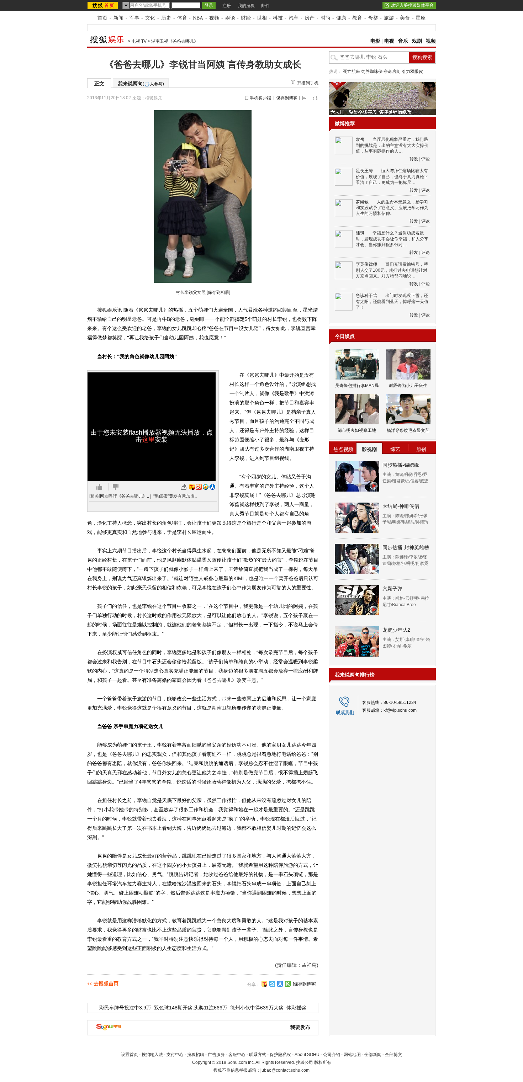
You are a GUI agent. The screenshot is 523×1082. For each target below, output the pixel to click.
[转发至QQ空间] (205, 487)
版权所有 (322, 1062)
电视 (389, 41)
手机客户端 (260, 98)
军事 (134, 18)
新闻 (118, 18)
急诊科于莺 (366, 295)
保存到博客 (286, 98)
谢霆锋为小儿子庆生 (408, 385)
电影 (375, 41)
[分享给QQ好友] (272, 984)
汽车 (294, 18)
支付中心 (175, 1054)
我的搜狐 (246, 5)
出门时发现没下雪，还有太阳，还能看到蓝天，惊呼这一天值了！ (392, 301)
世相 (262, 18)
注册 (226, 5)
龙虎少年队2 (396, 630)
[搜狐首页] (103, 5)
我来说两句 (141, 83)
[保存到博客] (304, 984)
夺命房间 (392, 71)
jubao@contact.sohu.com (285, 1070)
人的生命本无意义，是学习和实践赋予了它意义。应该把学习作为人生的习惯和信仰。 (392, 208)
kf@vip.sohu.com (400, 710)
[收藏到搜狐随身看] (288, 984)
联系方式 (257, 1054)
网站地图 (352, 1054)
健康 (341, 18)
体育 (182, 18)
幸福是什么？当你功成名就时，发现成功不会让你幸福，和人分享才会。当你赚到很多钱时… (392, 238)
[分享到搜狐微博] (264, 984)
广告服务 (216, 1054)
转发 (414, 159)
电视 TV (139, 41)
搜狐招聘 (195, 1054)
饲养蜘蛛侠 (371, 71)
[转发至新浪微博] (199, 487)
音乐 (403, 41)
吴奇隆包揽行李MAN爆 (357, 385)
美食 (405, 18)
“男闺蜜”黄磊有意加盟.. (175, 496)
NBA (198, 18)
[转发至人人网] (212, 487)
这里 (148, 439)
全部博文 (393, 1054)
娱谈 (230, 18)
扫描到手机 (307, 82)
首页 (102, 18)
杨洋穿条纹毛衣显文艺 (408, 430)
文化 (150, 18)
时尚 (326, 18)
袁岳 (360, 139)
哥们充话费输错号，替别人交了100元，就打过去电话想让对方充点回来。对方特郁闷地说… (392, 270)
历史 (166, 18)
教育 (357, 18)
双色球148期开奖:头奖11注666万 (190, 1008)
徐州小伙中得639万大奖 (257, 1008)
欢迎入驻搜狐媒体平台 (412, 5)
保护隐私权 (280, 1054)
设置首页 (129, 1054)
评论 (425, 159)
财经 (246, 18)
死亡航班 (351, 71)
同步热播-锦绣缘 (400, 465)
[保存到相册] (218, 292)
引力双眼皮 (412, 71)
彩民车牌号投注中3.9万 (125, 1008)
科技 (278, 18)
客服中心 (236, 1054)
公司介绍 (331, 1054)
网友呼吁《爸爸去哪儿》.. (124, 496)
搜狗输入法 (152, 1054)
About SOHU (307, 1054)
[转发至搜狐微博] (192, 487)
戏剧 (417, 41)
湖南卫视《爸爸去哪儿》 (174, 41)
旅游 (389, 18)
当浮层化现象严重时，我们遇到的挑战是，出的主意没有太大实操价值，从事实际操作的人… (392, 145)
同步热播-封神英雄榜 (405, 547)
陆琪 (360, 232)
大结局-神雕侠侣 (400, 506)
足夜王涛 (364, 170)
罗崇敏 (362, 202)
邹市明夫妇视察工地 (357, 430)
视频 (214, 18)
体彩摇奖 (296, 1008)
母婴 (373, 18)
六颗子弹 (392, 589)
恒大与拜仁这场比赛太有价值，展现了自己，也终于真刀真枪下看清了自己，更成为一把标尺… (392, 176)
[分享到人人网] (280, 984)
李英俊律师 (366, 264)
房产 (310, 18)
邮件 (265, 5)
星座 (421, 18)
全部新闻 (372, 1054)
